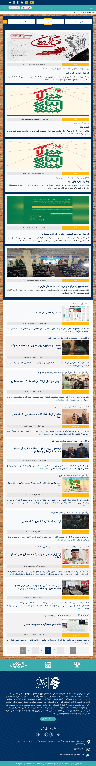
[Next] (73, 650)
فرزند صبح (26, 7)
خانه (93, 12)
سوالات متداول (48, 718)
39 (29, 650)
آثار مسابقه (78, 21)
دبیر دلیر (15, 7)
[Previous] (23, 650)
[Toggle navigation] (91, 8)
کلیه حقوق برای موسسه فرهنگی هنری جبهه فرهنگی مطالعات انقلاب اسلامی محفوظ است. (48, 763)
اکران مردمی (21, 21)
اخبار (50, 21)
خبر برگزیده (85, 12)
